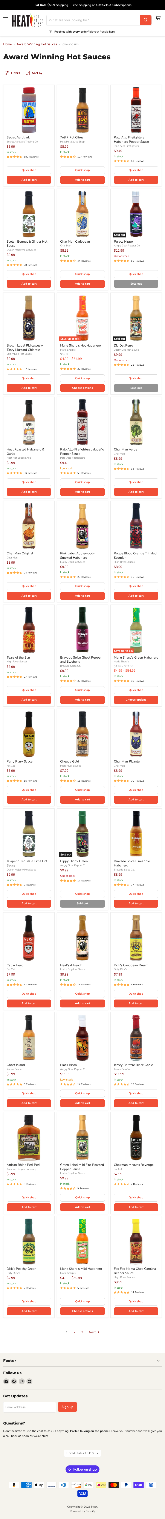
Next (93, 1332)
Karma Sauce (14, 1069)
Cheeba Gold (69, 761)
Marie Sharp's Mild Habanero (81, 1269)
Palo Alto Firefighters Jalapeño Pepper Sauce (82, 451)
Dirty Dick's (120, 969)
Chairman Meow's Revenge (134, 1165)
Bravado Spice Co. (70, 666)
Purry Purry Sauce (19, 761)
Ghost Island (16, 1065)
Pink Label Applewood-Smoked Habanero (77, 555)
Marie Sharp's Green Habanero (136, 657)
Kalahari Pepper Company (22, 1169)
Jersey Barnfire (122, 1069)
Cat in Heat (15, 965)
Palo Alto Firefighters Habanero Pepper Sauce (131, 139)
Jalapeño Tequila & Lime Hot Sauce (27, 863)
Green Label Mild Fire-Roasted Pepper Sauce (82, 1167)
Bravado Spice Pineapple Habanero (132, 863)
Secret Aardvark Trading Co (22, 141)
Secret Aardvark (18, 137)
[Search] (145, 20)
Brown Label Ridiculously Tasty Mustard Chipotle (25, 347)
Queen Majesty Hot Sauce (21, 250)
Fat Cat (11, 765)
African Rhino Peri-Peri (23, 1165)
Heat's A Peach (71, 965)
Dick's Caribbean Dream (131, 965)
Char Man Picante (127, 761)
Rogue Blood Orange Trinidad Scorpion (135, 555)
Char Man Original (20, 553)
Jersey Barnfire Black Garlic (133, 1065)
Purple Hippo (123, 241)
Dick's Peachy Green (21, 1269)
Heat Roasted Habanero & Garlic (25, 451)
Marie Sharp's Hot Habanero (80, 345)
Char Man (65, 245)
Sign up (67, 1407)
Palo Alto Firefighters (126, 146)
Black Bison (68, 1065)
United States (80, 1453)
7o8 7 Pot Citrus (71, 137)
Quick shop (29, 170)
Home (7, 44)
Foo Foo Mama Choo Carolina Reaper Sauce (135, 1271)
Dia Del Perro (123, 345)
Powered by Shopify (82, 1511)
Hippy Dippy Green (74, 861)
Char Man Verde (125, 449)
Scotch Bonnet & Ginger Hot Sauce (27, 243)
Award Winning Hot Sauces (37, 44)
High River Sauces (124, 562)
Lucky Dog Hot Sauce (19, 354)
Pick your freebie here (101, 32)
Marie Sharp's (68, 349)
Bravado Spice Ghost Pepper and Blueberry (81, 659)
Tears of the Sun (18, 657)
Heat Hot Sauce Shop (72, 141)
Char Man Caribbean (75, 241)
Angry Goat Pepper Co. (127, 245)
